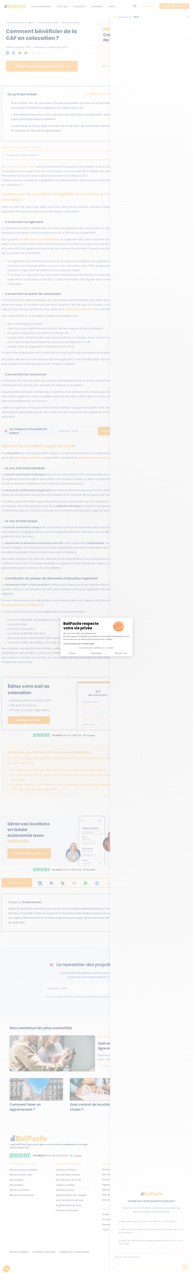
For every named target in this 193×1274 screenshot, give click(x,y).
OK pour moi (121, 653)
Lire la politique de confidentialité (78, 643)
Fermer (72, 653)
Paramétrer (96, 653)
